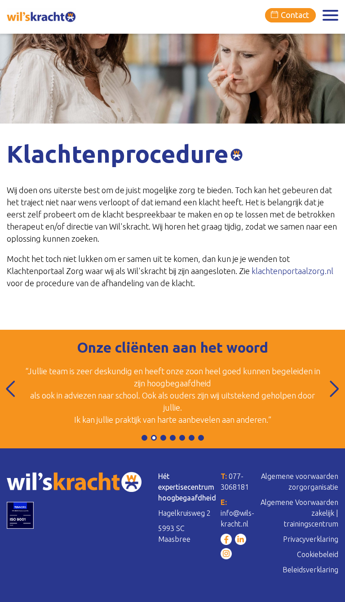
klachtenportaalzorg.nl (292, 270)
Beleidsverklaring (310, 570)
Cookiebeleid (317, 554)
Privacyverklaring (310, 539)
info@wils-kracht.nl (237, 513)
